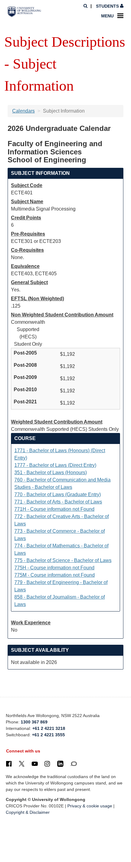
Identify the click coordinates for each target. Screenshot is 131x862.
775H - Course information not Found (54, 567)
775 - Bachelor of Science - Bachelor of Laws (63, 560)
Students (107, 6)
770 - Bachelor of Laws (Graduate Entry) (57, 494)
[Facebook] (9, 763)
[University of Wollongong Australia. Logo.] (24, 11)
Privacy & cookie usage (89, 805)
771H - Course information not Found (54, 509)
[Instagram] (47, 763)
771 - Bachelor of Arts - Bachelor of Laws (58, 501)
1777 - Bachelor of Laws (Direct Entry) (55, 465)
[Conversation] (73, 763)
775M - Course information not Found (54, 575)
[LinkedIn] (60, 763)
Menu (107, 15)
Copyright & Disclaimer (28, 812)
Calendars (23, 111)
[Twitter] (21, 763)
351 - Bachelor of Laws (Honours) (50, 472)
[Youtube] (35, 763)
